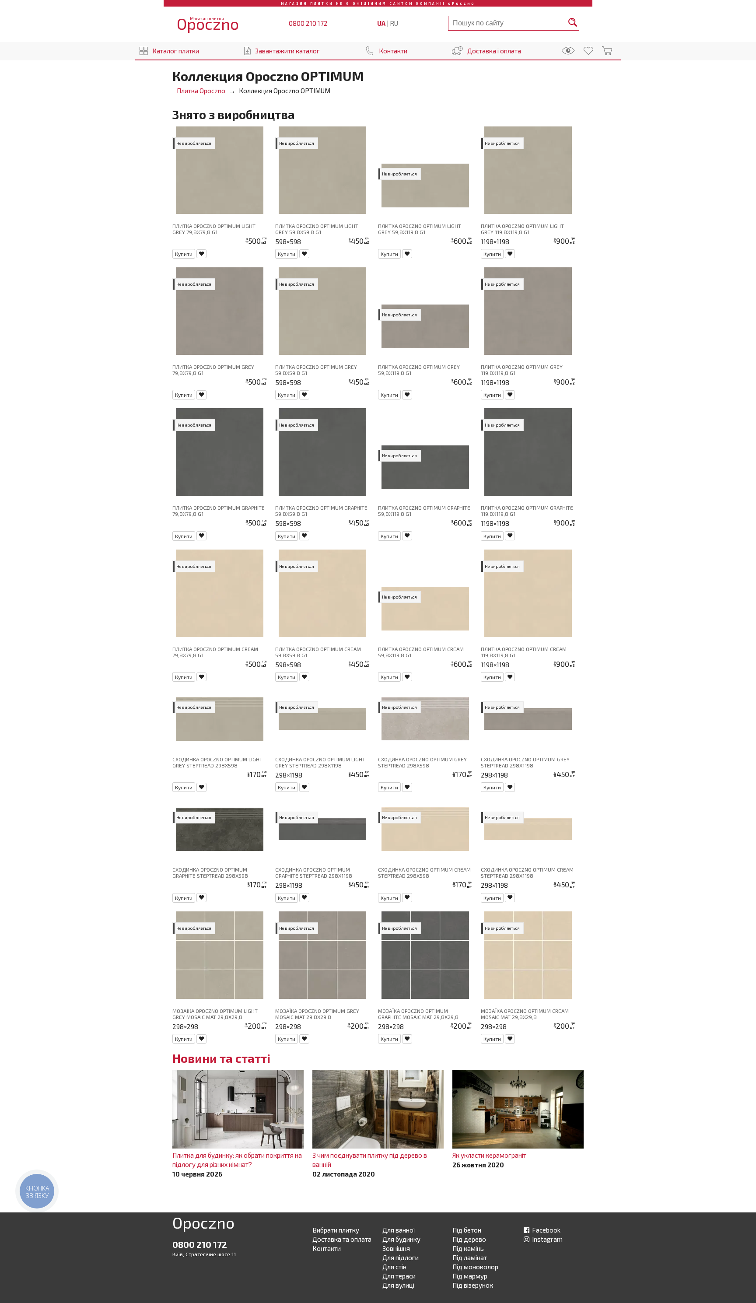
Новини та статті (221, 1058)
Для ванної (398, 1230)
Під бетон (466, 1230)
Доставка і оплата (494, 51)
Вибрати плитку (335, 1230)
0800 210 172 (308, 23)
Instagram (547, 1239)
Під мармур (469, 1276)
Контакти (393, 51)
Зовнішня (396, 1248)
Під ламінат (469, 1257)
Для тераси (399, 1276)
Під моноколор (475, 1267)
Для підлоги (400, 1257)
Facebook (545, 1230)
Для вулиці (398, 1285)
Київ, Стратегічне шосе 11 (204, 1254)
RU (394, 23)
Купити (183, 254)
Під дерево (469, 1239)
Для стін (394, 1267)
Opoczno (203, 1224)
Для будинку (401, 1239)
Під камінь (468, 1248)
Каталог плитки (175, 51)
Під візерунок (472, 1285)
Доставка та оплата (341, 1239)
